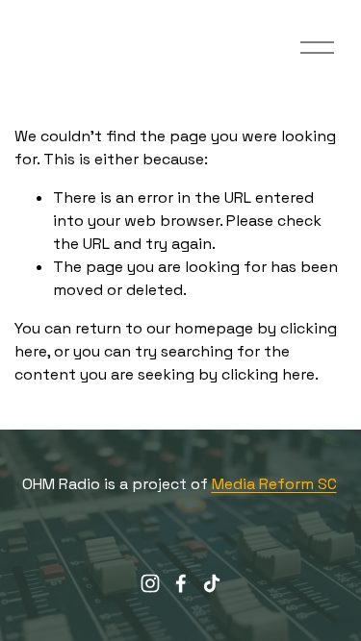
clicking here (268, 374)
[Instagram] (150, 583)
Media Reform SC (274, 484)
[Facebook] (181, 583)
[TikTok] (211, 583)
